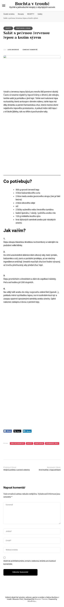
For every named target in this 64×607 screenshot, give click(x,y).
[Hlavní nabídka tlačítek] (3, 6)
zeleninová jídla (52, 443)
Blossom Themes (41, 599)
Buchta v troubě (32, 3)
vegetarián (39, 443)
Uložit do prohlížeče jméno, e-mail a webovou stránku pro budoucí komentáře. (29, 562)
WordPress (32, 601)
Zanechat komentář (30, 50)
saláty (29, 443)
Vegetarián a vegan (23, 28)
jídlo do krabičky (17, 443)
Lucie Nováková (13, 49)
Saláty (8, 28)
